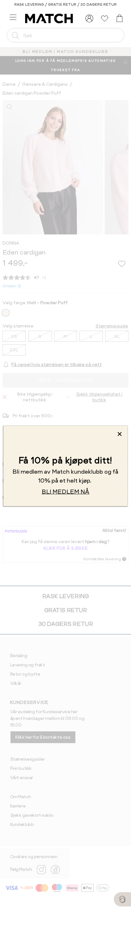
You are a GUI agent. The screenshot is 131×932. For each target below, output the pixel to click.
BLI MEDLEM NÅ (65, 491)
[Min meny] (89, 18)
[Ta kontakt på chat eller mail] (122, 899)
